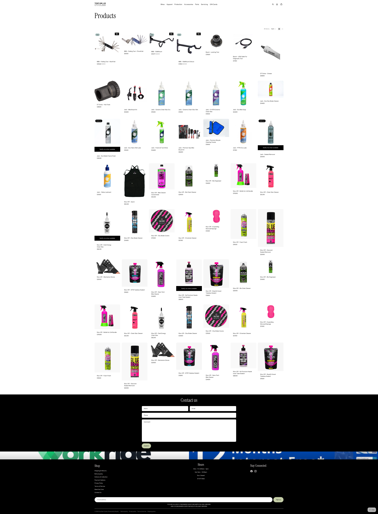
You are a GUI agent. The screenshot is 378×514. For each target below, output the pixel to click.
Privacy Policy (98, 483)
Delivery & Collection (100, 477)
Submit (146, 446)
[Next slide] (117, 45)
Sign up (278, 500)
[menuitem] (163, 4)
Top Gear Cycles (103, 511)
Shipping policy (151, 511)
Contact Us (97, 492)
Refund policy (98, 474)
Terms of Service (99, 486)
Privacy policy (132, 511)
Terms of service (141, 511)
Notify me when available (107, 149)
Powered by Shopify (113, 511)
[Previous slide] (97, 45)
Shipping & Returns (100, 471)
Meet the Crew (99, 489)
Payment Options (99, 480)
